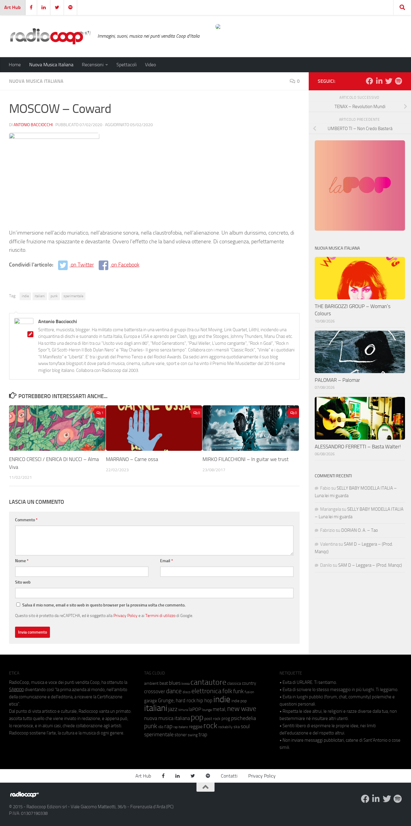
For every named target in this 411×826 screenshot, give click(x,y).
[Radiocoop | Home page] (50, 36)
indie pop (239, 700)
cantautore (208, 682)
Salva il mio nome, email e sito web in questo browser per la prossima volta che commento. (103, 605)
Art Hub (12, 7)
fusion (249, 692)
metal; (219, 709)
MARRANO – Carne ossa (132, 459)
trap (203, 734)
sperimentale (73, 296)
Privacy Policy (125, 615)
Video (150, 64)
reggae (195, 726)
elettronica (206, 691)
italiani (40, 296)
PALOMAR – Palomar (337, 380)
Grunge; (166, 700)
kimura (183, 710)
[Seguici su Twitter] (388, 81)
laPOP (195, 709)
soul (245, 726)
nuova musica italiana (167, 718)
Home (15, 64)
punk (54, 296)
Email (166, 560)
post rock (212, 718)
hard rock (186, 700)
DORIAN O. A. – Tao (359, 530)
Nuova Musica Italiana (51, 64)
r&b (160, 727)
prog (225, 718)
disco (186, 692)
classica (234, 683)
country (249, 683)
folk (227, 691)
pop (197, 717)
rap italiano (180, 727)
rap (168, 726)
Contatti (229, 776)
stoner (181, 734)
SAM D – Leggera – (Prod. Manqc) (370, 565)
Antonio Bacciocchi (33, 124)
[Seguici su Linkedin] (379, 81)
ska (236, 726)
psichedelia (243, 718)
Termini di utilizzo (160, 615)
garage (150, 700)
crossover (154, 691)
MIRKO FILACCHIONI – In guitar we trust (245, 459)
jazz (173, 709)
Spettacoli (126, 64)
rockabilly (225, 727)
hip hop (204, 700)
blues (175, 683)
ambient (151, 683)
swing (193, 735)
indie (25, 296)
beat (163, 683)
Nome (22, 560)
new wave (241, 709)
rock (210, 725)
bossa (185, 684)
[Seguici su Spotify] (398, 81)
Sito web (23, 582)
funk (238, 691)
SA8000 (16, 689)
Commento (26, 519)
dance (174, 691)
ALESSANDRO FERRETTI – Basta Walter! (358, 447)
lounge (207, 710)
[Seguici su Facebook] (369, 81)
